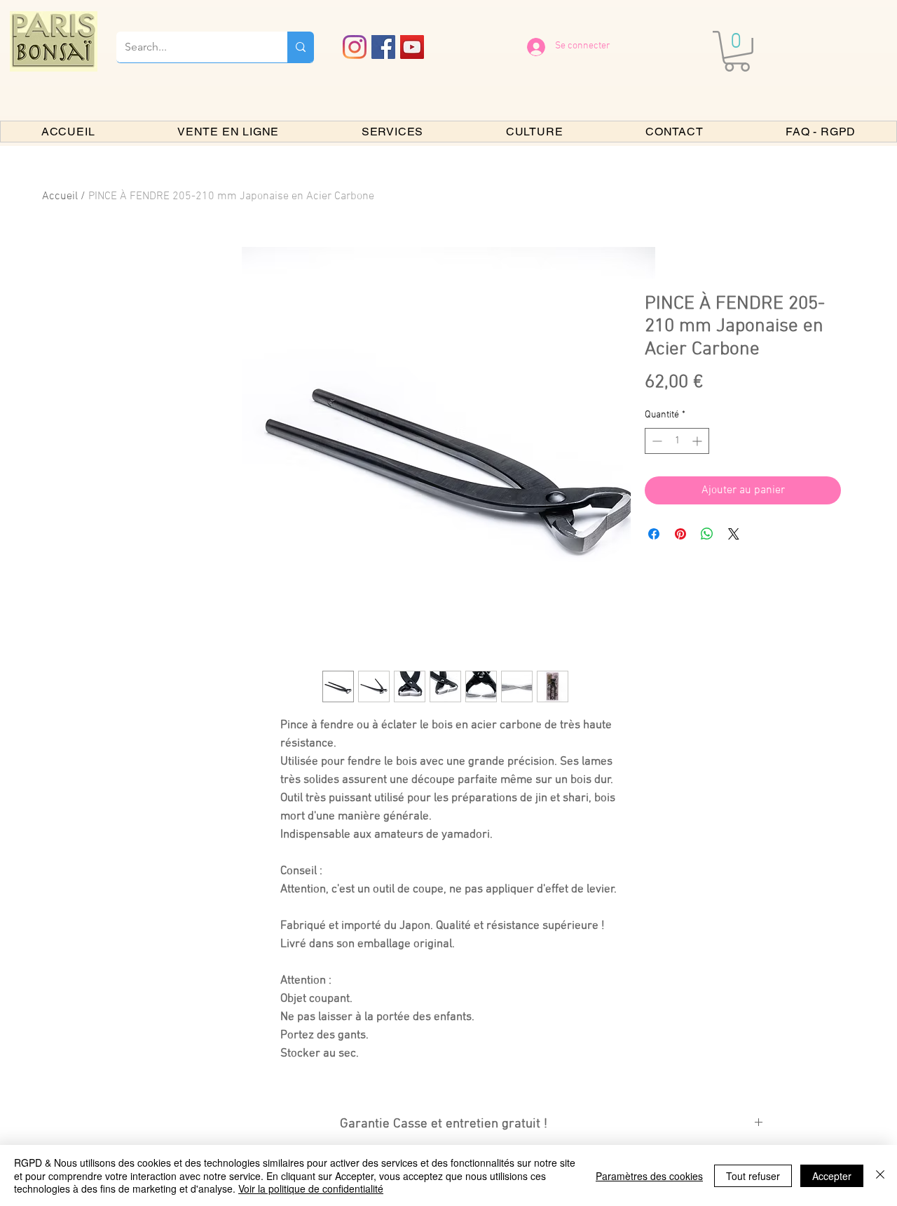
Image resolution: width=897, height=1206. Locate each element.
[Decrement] (655, 441)
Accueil (60, 196)
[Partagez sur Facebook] (653, 533)
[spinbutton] (677, 441)
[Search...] (300, 47)
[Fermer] (880, 1175)
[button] (737, 51)
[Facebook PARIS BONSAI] (383, 47)
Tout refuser (753, 1176)
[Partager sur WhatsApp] (707, 533)
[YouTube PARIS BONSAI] (412, 47)
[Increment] (698, 441)
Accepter (831, 1176)
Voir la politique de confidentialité (310, 1188)
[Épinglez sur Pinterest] (680, 533)
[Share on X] (733, 533)
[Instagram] (355, 47)
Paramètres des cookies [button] (649, 1176)
